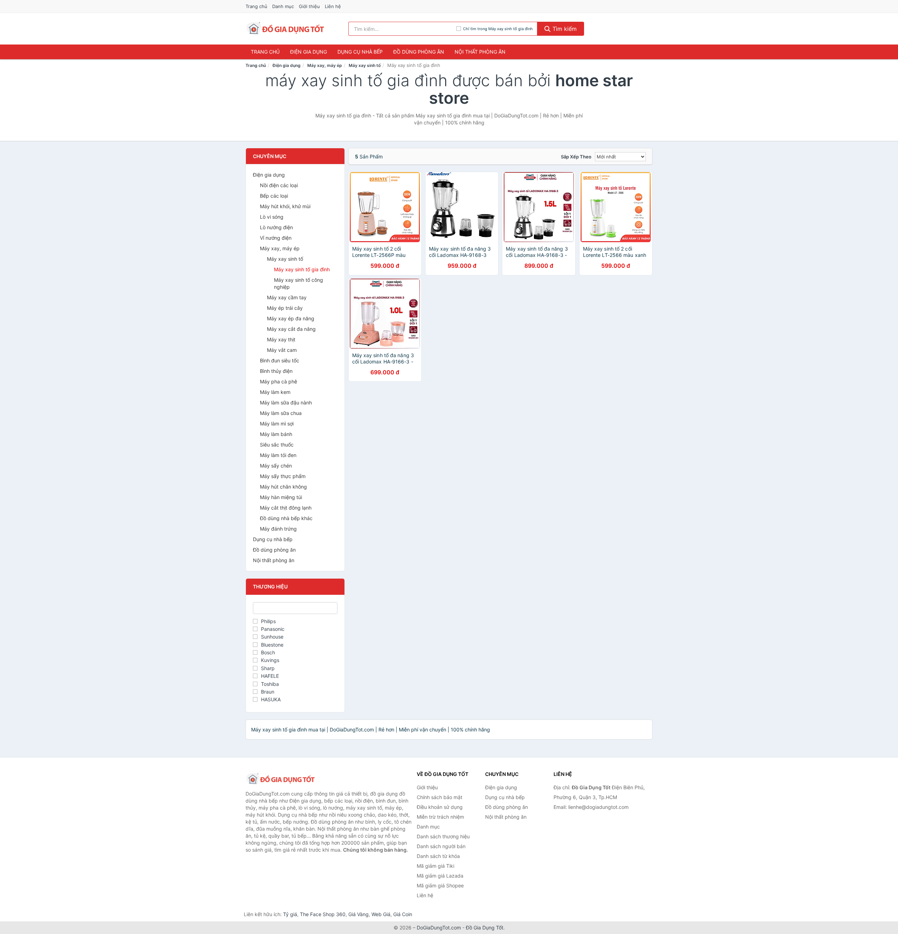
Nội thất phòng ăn (480, 52)
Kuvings (270, 660)
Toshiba (270, 684)
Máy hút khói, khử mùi (285, 206)
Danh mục (283, 6)
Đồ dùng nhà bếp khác (286, 518)
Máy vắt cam (282, 350)
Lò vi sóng (271, 217)
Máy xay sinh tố (365, 65)
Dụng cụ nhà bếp (360, 52)
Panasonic (272, 629)
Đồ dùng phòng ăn (418, 52)
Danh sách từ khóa (438, 856)
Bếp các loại (274, 196)
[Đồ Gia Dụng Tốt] (281, 779)
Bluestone (272, 645)
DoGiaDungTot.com (439, 927)
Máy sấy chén (276, 466)
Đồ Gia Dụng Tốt (484, 927)
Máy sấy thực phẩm (283, 476)
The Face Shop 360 (323, 914)
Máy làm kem (275, 392)
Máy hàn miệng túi (281, 497)
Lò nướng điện (276, 227)
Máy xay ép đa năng (290, 318)
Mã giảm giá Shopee (440, 885)
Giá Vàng (358, 914)
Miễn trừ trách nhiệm (440, 817)
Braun (267, 692)
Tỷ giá (290, 914)
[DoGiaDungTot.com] (285, 29)
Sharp (268, 668)
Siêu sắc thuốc (277, 445)
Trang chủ (256, 6)
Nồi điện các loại (279, 185)
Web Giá (380, 914)
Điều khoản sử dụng (440, 807)
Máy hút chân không (283, 487)
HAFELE (270, 676)
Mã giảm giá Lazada (440, 876)
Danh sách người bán (441, 846)
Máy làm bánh (276, 434)
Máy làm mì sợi (277, 424)
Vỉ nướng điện (275, 238)
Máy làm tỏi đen (278, 455)
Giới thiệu (309, 6)
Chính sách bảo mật (439, 797)
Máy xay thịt (281, 339)
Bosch (268, 652)
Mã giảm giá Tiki (435, 866)
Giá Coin (402, 914)
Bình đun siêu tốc (279, 360)
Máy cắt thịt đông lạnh (285, 508)
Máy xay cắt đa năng (291, 329)
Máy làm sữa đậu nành (286, 402)
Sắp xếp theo (576, 156)
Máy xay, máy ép (324, 65)
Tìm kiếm (564, 28)
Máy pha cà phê (278, 381)
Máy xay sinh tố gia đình (302, 269)
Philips (268, 621)
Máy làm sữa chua (281, 413)
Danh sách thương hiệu (443, 836)
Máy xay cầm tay (287, 297)
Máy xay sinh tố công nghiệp (298, 283)
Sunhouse (272, 637)
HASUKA (271, 699)
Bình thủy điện (276, 371)
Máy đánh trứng (278, 529)
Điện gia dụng (308, 52)
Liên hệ (333, 6)
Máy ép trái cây (285, 308)
